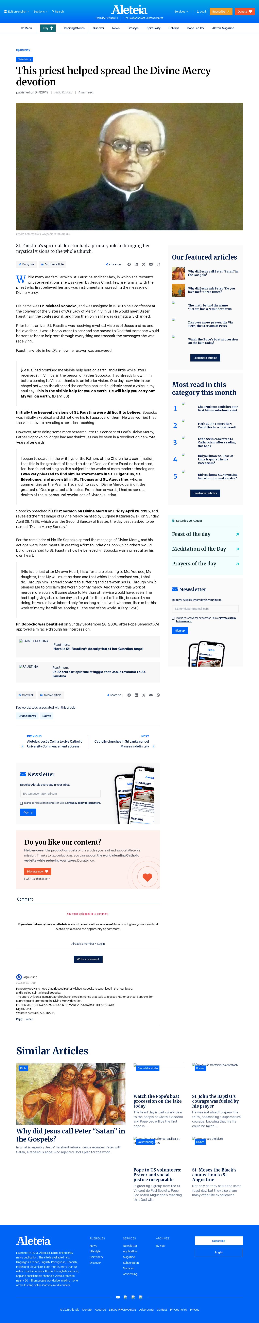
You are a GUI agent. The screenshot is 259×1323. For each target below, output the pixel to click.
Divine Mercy (27, 716)
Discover (98, 28)
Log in (203, 11)
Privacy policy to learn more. (84, 803)
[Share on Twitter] (143, 264)
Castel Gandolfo (148, 1068)
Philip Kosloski (63, 92)
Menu (28, 28)
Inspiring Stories (74, 28)
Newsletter (130, 1246)
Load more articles (205, 358)
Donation (129, 1268)
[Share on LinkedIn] (136, 264)
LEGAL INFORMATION (122, 1309)
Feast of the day (191, 534)
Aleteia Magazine (223, 28)
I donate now (35, 871)
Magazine (129, 1257)
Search (59, 11)
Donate (242, 11)
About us (100, 1309)
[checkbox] (21, 803)
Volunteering (146, 1142)
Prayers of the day (194, 564)
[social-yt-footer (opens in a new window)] (118, 1297)
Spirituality (153, 28)
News (116, 28)
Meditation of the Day (199, 549)
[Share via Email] (151, 264)
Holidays (174, 28)
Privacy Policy (178, 1309)
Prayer (200, 1068)
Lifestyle (133, 28)
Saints (46, 716)
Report (29, 1019)
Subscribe (218, 11)
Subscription (131, 1263)
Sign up (28, 812)
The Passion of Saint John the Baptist (143, 18)
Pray (45, 28)
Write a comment (88, 959)
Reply (19, 1019)
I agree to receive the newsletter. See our (62, 803)
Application (130, 1251)
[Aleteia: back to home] (129, 9)
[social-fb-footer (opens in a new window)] (125, 1297)
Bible (23, 1068)
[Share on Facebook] (129, 264)
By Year (161, 1246)
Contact (162, 1309)
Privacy (194, 1309)
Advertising (130, 1274)
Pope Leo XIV (195, 28)
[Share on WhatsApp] (158, 264)
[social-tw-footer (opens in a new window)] (133, 1297)
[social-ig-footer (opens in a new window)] (141, 1297)
